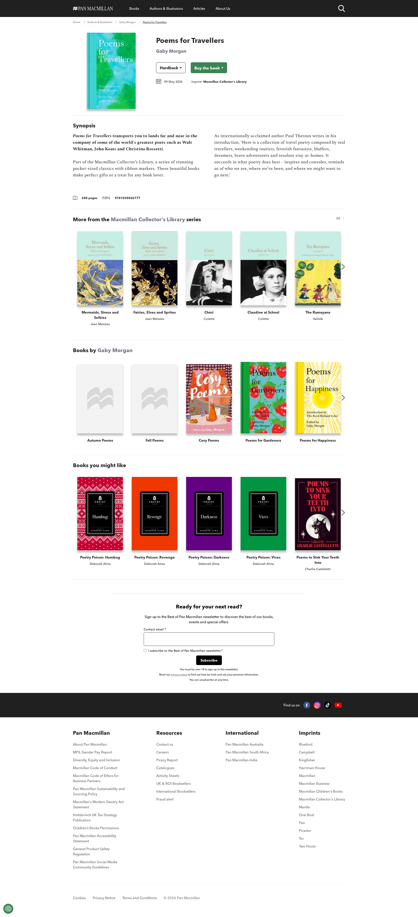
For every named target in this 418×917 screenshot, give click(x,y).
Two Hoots (307, 846)
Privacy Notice (104, 898)
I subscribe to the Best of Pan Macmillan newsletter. (185, 651)
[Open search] (341, 8)
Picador (305, 830)
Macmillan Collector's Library (148, 219)
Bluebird (305, 744)
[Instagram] (317, 705)
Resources (169, 733)
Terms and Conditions (139, 898)
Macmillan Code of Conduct (95, 768)
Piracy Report (167, 760)
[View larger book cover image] (111, 71)
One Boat (306, 815)
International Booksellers (176, 791)
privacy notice (179, 674)
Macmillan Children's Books (321, 791)
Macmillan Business (314, 783)
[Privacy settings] (8, 909)
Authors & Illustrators (166, 8)
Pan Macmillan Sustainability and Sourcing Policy (99, 791)
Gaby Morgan (127, 22)
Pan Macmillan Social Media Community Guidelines (95, 864)
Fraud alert (165, 799)
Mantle (304, 807)
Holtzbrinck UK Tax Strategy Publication (95, 817)
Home (76, 22)
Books (134, 8)
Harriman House (312, 768)
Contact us (164, 744)
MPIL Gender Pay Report (92, 752)
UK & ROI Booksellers (173, 783)
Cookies (79, 898)
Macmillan (307, 775)
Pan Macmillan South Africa (247, 752)
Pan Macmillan (91, 733)
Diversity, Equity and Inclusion (96, 760)
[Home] (93, 8)
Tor (301, 838)
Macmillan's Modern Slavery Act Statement (98, 804)
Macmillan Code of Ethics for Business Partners (96, 778)
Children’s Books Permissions (96, 828)
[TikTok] (327, 705)
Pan (302, 823)
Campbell (306, 752)
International (242, 733)
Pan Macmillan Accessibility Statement (94, 838)
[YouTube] (338, 705)
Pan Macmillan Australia (244, 744)
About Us (223, 8)
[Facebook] (306, 705)
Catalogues (165, 768)
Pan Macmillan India (241, 760)
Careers (162, 752)
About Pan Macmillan (90, 744)
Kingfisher (307, 760)
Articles (199, 8)
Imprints (309, 733)
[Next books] (343, 267)
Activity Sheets (167, 775)
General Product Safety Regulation (91, 851)
